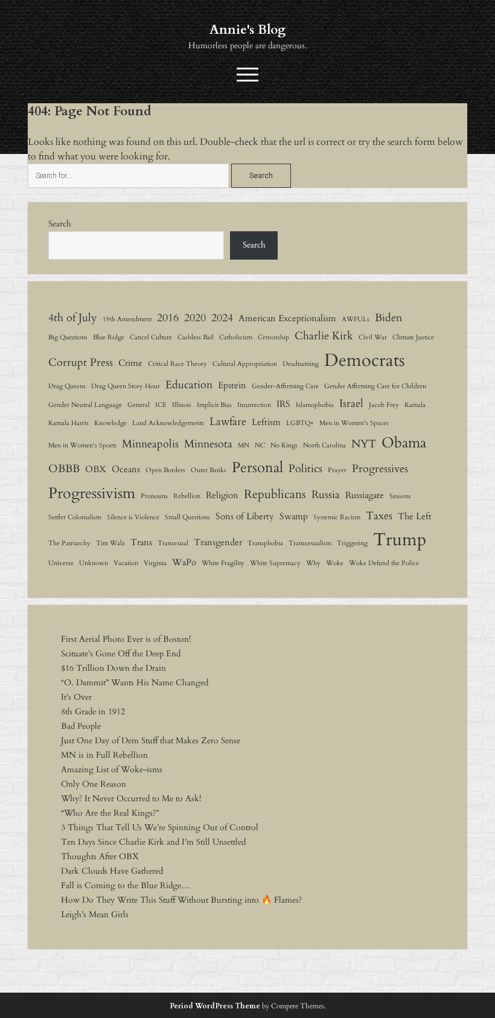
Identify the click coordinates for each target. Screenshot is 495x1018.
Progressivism (91, 493)
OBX (95, 469)
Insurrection (254, 404)
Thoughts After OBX (100, 856)
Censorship (273, 337)
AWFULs (355, 319)
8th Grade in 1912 (93, 711)
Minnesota (208, 444)
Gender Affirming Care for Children (375, 386)
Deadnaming (301, 363)
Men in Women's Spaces (354, 422)
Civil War (373, 337)
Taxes (379, 515)
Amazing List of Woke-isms (111, 769)
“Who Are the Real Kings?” (110, 813)
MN (243, 445)
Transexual (173, 543)
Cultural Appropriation (244, 363)
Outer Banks (208, 470)
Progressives (380, 468)
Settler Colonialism (74, 517)
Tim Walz (110, 543)
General (138, 404)
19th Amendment (127, 319)
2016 (168, 317)
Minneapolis (150, 444)
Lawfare (227, 421)
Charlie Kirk (324, 335)
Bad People (81, 726)
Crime (130, 363)
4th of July (72, 317)
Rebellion (186, 496)
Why (313, 563)
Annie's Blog (247, 30)
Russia (325, 494)
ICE (161, 404)
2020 (195, 317)
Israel (351, 403)
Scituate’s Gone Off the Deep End (120, 653)
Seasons (400, 496)
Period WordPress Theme (215, 1006)
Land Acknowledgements (168, 422)
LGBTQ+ (300, 422)
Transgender (218, 542)
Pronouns (154, 496)
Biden (388, 317)
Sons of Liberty (245, 516)
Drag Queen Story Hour (125, 386)
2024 (222, 317)
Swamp (293, 516)
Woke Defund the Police (384, 563)
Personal (257, 468)
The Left (415, 516)
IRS (283, 404)
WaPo (184, 562)
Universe (61, 563)
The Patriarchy (69, 543)
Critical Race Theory (177, 363)
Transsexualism (310, 543)
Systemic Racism (336, 517)
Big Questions (68, 337)
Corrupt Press (80, 362)
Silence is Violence (133, 517)
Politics (305, 468)
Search (59, 223)
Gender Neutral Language (85, 404)
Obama (404, 443)
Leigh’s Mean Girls (95, 914)
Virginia (155, 563)
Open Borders (165, 470)
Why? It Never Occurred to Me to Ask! (131, 798)
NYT (363, 444)
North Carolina (324, 445)
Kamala (415, 404)
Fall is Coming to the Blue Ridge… (125, 885)
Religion (222, 495)
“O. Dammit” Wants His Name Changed (134, 682)
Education (188, 384)
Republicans (275, 494)
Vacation (125, 563)
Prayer (337, 470)
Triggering (352, 543)
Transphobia (265, 543)
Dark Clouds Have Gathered (112, 871)
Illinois (181, 404)
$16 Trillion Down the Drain (113, 668)
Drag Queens (67, 386)
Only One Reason (93, 784)
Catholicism (235, 337)
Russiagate (364, 495)
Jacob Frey (384, 404)
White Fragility (223, 563)
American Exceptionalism (287, 318)
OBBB (64, 468)
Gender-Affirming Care (285, 386)
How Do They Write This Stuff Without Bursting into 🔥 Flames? (181, 900)
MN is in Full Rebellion (104, 755)
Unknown (93, 563)
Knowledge (110, 422)
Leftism (266, 422)
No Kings (284, 445)
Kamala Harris (68, 422)
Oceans (126, 469)
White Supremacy (275, 563)
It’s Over (76, 697)
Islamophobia (315, 404)
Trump (399, 540)
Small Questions (187, 517)
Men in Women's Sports (82, 445)
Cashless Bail (195, 337)
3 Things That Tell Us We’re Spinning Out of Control (159, 827)
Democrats (364, 360)
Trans (141, 542)
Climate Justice (413, 337)
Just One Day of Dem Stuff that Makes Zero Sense (150, 740)
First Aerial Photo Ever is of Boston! (126, 639)
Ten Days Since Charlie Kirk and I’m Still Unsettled (153, 842)
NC (260, 445)
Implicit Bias (214, 404)
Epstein (232, 385)
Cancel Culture (151, 337)
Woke (334, 563)
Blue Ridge (108, 337)
